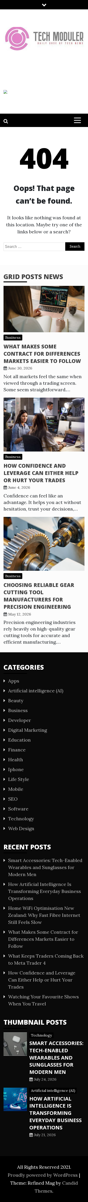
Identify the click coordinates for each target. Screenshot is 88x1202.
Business (13, 337)
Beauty (15, 700)
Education (19, 740)
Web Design (21, 828)
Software (18, 809)
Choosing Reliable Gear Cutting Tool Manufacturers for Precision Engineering (39, 595)
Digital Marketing (27, 730)
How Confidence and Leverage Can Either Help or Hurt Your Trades (41, 473)
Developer (19, 720)
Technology (21, 818)
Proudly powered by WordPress (43, 1175)
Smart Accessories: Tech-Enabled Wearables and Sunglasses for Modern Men (45, 867)
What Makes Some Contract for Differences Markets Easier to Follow (42, 353)
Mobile (15, 789)
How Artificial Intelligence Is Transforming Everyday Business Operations (44, 891)
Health (15, 759)
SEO (13, 799)
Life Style (18, 779)
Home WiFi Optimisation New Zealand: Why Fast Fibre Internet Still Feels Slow (44, 915)
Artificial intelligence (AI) (35, 691)
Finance (17, 750)
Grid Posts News (33, 276)
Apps (13, 681)
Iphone (16, 769)
